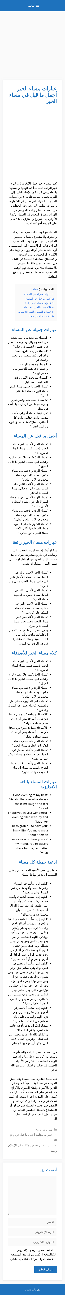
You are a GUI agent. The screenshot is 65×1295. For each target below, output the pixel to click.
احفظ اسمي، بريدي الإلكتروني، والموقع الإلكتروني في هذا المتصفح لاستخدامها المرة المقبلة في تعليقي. (31, 1254)
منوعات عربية (44, 1129)
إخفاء (35, 289)
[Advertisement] (32, 44)
